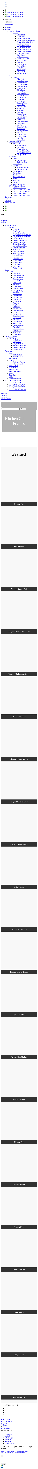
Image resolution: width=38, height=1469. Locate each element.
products (7, 29)
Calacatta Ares (21, 101)
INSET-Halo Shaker (19, 193)
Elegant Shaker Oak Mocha (26, 40)
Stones (11, 75)
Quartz (15, 77)
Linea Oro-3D (21, 99)
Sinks (15, 158)
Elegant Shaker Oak (23, 38)
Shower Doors (17, 164)
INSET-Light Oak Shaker (21, 191)
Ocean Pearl (21, 119)
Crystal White (21, 107)
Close (3, 1464)
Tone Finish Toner (19, 177)
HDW (15, 182)
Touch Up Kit (17, 175)
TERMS (3, 1452)
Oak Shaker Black (23, 44)
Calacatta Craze (22, 83)
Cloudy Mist (21, 105)
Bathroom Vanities (15, 142)
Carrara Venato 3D (23, 94)
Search (23, 409)
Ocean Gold (21, 140)
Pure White (20, 112)
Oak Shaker (21, 36)
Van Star (19, 125)
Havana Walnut (22, 64)
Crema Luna (21, 88)
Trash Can (16, 180)
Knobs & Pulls (17, 171)
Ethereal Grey (21, 136)
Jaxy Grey (20, 108)
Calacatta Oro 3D (22, 95)
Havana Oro (21, 35)
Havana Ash (21, 62)
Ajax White (20, 79)
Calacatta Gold (22, 127)
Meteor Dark (21, 129)
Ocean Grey (21, 92)
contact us (8, 199)
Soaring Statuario (22, 131)
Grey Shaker (21, 71)
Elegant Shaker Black (24, 51)
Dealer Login (9, 24)
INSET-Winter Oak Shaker (21, 190)
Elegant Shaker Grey (23, 47)
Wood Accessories (19, 184)
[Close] (1, 407)
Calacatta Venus (22, 86)
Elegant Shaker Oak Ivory (25, 42)
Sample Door (17, 173)
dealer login (8, 197)
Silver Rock (21, 90)
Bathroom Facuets (23, 167)
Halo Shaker (21, 55)
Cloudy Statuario (22, 134)
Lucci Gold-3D (22, 97)
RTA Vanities (17, 143)
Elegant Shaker (22, 149)
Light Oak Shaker (22, 57)
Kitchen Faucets (22, 169)
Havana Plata (21, 66)
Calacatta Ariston (22, 84)
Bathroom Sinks (22, 162)
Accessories (13, 156)
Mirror (15, 178)
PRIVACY (10, 1452)
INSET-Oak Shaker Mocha (22, 195)
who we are (8, 27)
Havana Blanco (22, 60)
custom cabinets (10, 202)
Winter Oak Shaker (23, 59)
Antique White (21, 73)
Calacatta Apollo (22, 81)
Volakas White (21, 114)
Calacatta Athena (22, 121)
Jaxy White (20, 110)
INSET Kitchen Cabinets (17, 186)
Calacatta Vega (22, 103)
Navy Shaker (21, 70)
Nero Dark (20, 138)
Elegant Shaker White (24, 46)
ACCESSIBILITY (21, 1452)
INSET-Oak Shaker (19, 188)
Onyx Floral (21, 123)
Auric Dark (20, 132)
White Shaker (21, 68)
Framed (15, 33)
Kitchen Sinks (21, 160)
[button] (21, 206)
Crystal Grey (21, 118)
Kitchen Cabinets (14, 31)
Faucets (15, 166)
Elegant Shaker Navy (24, 49)
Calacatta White (22, 116)
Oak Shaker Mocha (23, 53)
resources (8, 201)
